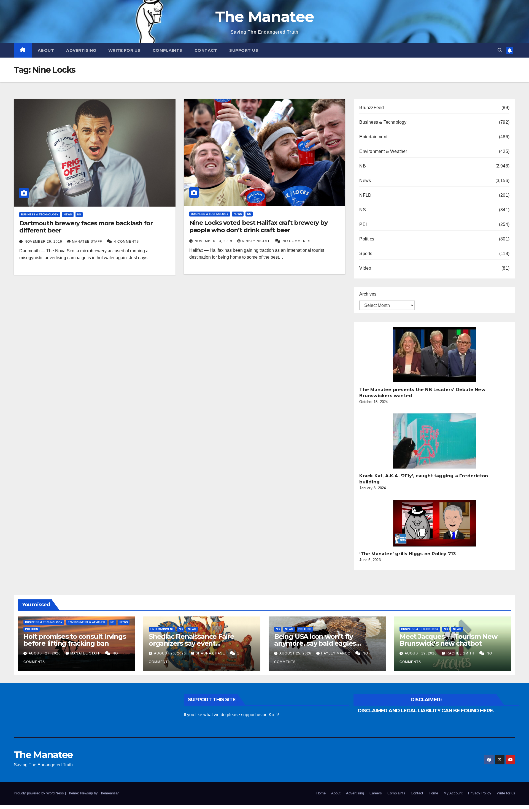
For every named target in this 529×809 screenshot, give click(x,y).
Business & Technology (39, 214)
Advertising (81, 50)
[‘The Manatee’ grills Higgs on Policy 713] (434, 523)
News (68, 214)
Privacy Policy (479, 793)
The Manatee (264, 16)
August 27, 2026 (45, 653)
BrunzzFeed (371, 107)
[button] (500, 50)
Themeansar (108, 793)
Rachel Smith (461, 653)
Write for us (124, 50)
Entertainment (373, 136)
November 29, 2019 (44, 241)
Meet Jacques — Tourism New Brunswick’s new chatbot (448, 639)
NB (362, 166)
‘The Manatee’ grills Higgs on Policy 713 (407, 553)
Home (321, 793)
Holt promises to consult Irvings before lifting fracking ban (74, 639)
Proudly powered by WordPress (39, 793)
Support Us (243, 50)
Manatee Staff (87, 241)
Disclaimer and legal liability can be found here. (426, 711)
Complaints (167, 50)
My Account (453, 793)
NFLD (365, 195)
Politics (366, 239)
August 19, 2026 (421, 653)
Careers (375, 793)
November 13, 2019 (214, 241)
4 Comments (126, 241)
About (46, 50)
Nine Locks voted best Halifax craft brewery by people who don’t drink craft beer (258, 226)
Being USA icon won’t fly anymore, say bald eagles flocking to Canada (315, 643)
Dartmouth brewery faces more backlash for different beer (86, 227)
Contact (206, 50)
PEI (363, 224)
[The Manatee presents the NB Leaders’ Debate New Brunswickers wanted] (434, 354)
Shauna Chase (211, 653)
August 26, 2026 (170, 653)
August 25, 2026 (295, 653)
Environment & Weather (383, 151)
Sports (365, 253)
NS (79, 214)
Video (365, 268)
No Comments (296, 241)
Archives (367, 294)
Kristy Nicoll (256, 241)
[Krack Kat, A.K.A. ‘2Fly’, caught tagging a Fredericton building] (434, 441)
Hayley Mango (336, 653)
